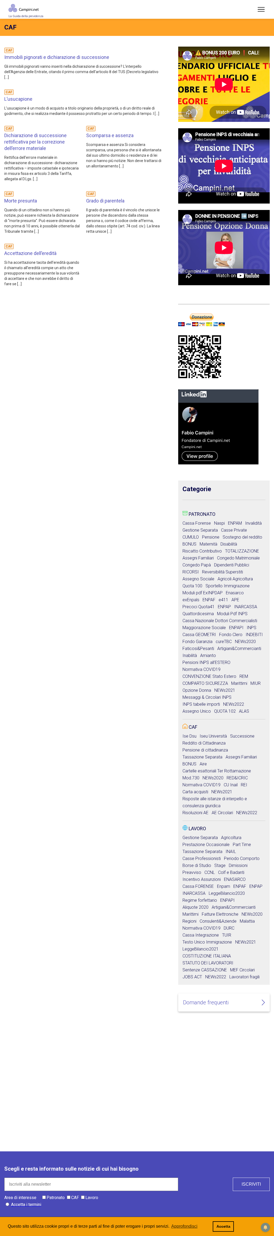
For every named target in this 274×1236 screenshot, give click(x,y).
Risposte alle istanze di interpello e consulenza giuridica (214, 802)
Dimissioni (238, 865)
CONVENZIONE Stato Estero (209, 676)
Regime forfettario (199, 900)
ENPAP (224, 606)
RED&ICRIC (237, 777)
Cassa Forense (196, 523)
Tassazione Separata (202, 757)
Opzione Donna (196, 690)
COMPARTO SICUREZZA (205, 683)
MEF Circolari (242, 969)
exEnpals (190, 599)
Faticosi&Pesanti (198, 648)
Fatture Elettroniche (220, 914)
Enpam (223, 886)
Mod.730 (190, 777)
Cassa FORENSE (198, 886)
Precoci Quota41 (198, 606)
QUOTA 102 (225, 711)
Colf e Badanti (231, 872)
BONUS (189, 544)
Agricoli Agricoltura (235, 578)
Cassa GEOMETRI (199, 634)
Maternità (208, 544)
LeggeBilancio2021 (200, 949)
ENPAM (235, 523)
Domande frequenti (206, 1002)
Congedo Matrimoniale (238, 558)
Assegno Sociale (198, 578)
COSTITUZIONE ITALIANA (206, 956)
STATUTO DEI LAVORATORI (207, 962)
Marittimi (239, 683)
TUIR (226, 935)
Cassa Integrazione (200, 935)
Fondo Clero (230, 634)
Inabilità (189, 655)
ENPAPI (236, 627)
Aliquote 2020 (195, 907)
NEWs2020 (245, 641)
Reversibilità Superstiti (222, 571)
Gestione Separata (200, 530)
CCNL (209, 872)
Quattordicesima (198, 613)
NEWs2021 (224, 690)
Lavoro (197, 828)
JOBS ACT (192, 976)
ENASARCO (235, 879)
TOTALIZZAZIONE (242, 551)
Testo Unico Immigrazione (207, 942)
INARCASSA (245, 606)
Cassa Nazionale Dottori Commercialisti (219, 620)
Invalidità (253, 523)
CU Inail (231, 784)
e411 (223, 599)
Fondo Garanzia (197, 641)
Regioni (189, 921)
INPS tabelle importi (201, 704)
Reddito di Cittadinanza (204, 743)
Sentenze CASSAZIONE (204, 969)
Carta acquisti (195, 791)
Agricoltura (231, 837)
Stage (220, 865)
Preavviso (191, 872)
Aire (203, 764)
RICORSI (190, 571)
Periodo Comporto (242, 858)
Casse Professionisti (201, 858)
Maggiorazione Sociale (204, 627)
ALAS (244, 711)
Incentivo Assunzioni (201, 879)
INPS (251, 627)
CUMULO (190, 537)
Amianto (208, 655)
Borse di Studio (196, 865)
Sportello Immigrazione (228, 585)
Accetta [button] (223, 1226)
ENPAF (209, 599)
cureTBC (224, 641)
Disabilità (228, 544)
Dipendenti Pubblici (231, 565)
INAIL (231, 851)
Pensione (210, 537)
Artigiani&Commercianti (239, 648)
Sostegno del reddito (242, 537)
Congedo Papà (196, 565)
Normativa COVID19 (201, 669)
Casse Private (234, 530)
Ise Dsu (189, 736)
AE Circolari (222, 812)
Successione (242, 736)
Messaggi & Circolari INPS (206, 697)
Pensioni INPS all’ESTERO (206, 662)
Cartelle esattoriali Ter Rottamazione (216, 770)
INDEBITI (254, 634)
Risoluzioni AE (195, 812)
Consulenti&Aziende (218, 921)
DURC (229, 928)
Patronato (202, 514)
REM (243, 676)
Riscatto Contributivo (202, 551)
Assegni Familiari (198, 558)
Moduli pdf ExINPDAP (202, 592)
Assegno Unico (196, 711)
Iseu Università (213, 736)
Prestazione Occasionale (206, 844)
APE (235, 599)
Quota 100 (192, 585)
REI (244, 784)
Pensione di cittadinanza (205, 750)
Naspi (219, 523)
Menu (261, 9)
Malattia (247, 921)
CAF (193, 727)
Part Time (242, 844)
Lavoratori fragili (244, 976)
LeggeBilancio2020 (227, 893)
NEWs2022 (233, 704)
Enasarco (235, 592)
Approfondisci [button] (184, 1226)
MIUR (255, 683)
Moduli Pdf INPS (232, 613)
